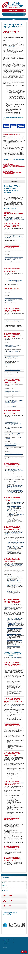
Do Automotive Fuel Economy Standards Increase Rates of (13, 591)
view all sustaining (6, 914)
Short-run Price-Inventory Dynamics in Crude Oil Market (15, 547)
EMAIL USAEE (5, 943)
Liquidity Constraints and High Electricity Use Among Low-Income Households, (13, 565)
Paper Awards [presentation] (14, 178)
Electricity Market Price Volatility (14, 502)
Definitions (4, 880)
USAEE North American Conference (11, 47)
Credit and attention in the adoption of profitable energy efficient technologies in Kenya (13, 321)
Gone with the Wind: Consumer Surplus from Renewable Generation (13, 346)
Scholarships (4, 885)
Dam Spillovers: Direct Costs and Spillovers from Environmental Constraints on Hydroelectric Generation (14, 401)
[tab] (14, 178)
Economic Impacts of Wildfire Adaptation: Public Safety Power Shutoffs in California (13, 281)
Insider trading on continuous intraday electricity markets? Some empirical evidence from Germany (12, 357)
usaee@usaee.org (8, 113)
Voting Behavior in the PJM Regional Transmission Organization (12, 444)
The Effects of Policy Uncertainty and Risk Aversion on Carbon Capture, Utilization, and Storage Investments (14, 258)
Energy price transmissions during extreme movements (14, 577)
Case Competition (5, 877)
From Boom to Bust (11, 510)
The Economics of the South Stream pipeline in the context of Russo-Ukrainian (15, 619)
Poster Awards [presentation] (14, 181)
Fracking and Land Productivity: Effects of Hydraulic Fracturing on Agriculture (13, 434)
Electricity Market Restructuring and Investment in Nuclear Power (15, 645)
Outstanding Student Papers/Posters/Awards (10, 887)
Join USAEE (13, 14)
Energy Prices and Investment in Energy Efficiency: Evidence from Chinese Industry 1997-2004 (15, 487)
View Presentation (9, 363)
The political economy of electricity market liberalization (15, 624)
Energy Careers (5, 890)
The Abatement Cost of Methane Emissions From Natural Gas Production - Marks (14, 370)
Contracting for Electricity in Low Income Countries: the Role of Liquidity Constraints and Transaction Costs (14, 299)
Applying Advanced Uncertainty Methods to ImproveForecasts (14, 585)
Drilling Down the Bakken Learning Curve (14, 482)
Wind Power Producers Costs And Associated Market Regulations (13, 470)
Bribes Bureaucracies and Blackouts (15, 514)
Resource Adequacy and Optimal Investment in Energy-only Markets (15, 491)
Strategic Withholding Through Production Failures (14, 506)
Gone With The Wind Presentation (12, 351)
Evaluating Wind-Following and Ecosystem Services (13, 606)
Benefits (4, 882)
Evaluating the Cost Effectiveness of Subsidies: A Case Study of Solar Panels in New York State (14, 236)
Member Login (13, 10)
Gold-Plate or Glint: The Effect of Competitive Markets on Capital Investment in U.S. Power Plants (14, 220)
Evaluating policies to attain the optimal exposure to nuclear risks (14, 581)
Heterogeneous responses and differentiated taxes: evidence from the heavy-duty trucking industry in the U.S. (13, 423)
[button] (4, 925)
